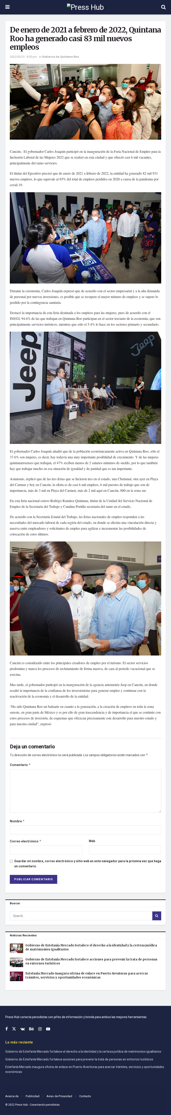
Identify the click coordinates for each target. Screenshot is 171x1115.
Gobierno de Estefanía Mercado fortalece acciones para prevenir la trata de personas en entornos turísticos (79, 1059)
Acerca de (11, 1096)
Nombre (17, 821)
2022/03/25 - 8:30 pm (23, 57)
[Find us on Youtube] (48, 1029)
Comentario (20, 765)
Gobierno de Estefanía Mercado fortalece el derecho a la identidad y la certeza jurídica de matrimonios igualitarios (83, 1051)
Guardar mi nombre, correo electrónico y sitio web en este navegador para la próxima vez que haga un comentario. (87, 863)
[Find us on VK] (22, 1029)
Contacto (85, 1096)
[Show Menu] (7, 7)
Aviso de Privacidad (59, 1096)
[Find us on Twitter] (14, 1029)
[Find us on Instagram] (40, 1029)
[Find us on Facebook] (6, 1029)
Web (92, 841)
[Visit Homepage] (85, 7)
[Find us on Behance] (31, 1029)
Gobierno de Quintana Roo (60, 57)
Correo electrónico (25, 841)
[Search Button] (163, 7)
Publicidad (32, 1096)
